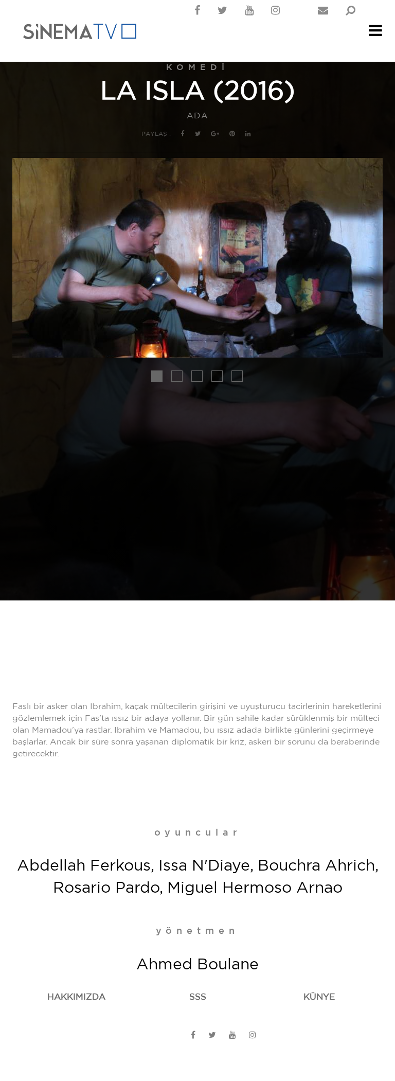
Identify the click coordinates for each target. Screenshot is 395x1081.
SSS (197, 997)
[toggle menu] (375, 33)
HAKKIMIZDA (76, 997)
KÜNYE (319, 997)
